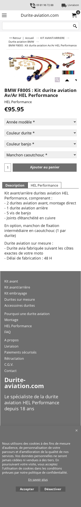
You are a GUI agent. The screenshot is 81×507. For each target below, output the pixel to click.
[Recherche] (75, 26)
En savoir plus (38, 480)
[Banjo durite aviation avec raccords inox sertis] (68, 64)
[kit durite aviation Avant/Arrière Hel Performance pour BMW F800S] (33, 67)
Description (15, 185)
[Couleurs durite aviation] (68, 72)
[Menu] (4, 15)
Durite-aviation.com (40, 15)
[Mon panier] (74, 15)
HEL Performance (18, 102)
